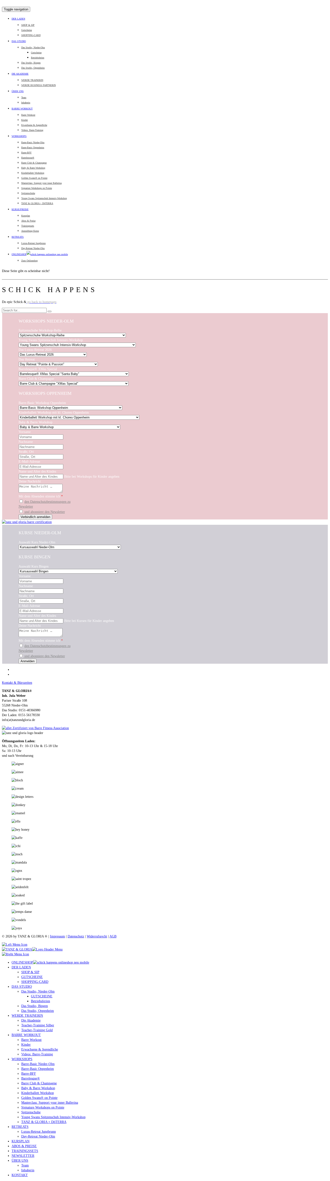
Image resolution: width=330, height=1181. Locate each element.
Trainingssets (27, 225)
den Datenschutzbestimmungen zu (47, 502)
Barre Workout (28, 115)
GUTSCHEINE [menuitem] (32, 977)
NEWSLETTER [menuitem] (23, 1156)
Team (23, 97)
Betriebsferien (37, 57)
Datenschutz (76, 936)
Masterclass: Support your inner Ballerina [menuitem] (49, 1102)
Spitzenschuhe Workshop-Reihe (40, 330)
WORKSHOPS (19, 136)
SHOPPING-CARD (31, 35)
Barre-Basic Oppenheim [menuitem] (37, 1069)
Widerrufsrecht (97, 936)
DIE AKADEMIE (20, 73)
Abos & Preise (28, 220)
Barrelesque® (27, 157)
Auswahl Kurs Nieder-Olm (37, 542)
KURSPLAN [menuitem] (20, 1141)
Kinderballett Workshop (32, 173)
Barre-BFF (26, 152)
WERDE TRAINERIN (32, 80)
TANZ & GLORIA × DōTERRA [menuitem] (43, 1122)
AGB (112, 936)
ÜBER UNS (18, 91)
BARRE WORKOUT (22, 108)
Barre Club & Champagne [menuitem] (39, 1083)
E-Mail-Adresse (29, 461)
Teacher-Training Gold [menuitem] (37, 1030)
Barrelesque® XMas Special (38, 369)
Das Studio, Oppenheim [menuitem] (37, 1011)
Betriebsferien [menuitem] (40, 1001)
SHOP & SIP (28, 25)
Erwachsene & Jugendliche (34, 125)
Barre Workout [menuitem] (31, 1040)
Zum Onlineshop (29, 260)
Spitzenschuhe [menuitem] (31, 1112)
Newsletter (26, 506)
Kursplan (25, 215)
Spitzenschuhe (28, 193)
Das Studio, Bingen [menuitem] (34, 1006)
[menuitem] (50, 962)
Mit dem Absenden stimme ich (41, 496)
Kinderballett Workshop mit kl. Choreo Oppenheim (54, 412)
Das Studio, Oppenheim (33, 67)
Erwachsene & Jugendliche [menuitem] (39, 1049)
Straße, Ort (26, 452)
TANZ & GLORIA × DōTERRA (37, 203)
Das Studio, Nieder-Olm (33, 47)
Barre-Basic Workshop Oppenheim (42, 403)
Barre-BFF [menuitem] (28, 1073)
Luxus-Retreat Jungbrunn (33, 243)
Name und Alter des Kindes (37, 471)
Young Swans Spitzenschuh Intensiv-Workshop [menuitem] (53, 1117)
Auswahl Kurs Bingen (34, 566)
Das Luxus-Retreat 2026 (35, 350)
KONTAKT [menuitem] (20, 1175)
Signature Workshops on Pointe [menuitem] (42, 1107)
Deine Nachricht (30, 481)
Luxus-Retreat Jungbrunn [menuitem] (38, 1131)
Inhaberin (25, 102)
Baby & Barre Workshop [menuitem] (38, 1088)
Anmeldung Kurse (30, 231)
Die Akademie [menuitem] (31, 1020)
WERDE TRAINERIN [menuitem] (27, 1015)
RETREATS (18, 237)
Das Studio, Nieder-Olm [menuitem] (38, 991)
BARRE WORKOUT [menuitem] (26, 1035)
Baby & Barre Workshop (33, 167)
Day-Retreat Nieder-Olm (33, 248)
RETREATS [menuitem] (20, 1127)
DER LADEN (18, 18)
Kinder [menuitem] (26, 1044)
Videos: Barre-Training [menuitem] (37, 1054)
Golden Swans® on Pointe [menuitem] (39, 1098)
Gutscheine (26, 30)
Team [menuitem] (25, 1165)
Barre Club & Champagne (34, 162)
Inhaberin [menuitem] (27, 1170)
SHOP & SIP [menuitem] (30, 972)
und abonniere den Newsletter (44, 512)
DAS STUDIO (19, 41)
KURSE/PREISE (20, 209)
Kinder (24, 120)
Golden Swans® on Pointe (34, 178)
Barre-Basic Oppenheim (32, 147)
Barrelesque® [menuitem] (30, 1078)
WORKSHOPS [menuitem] (22, 1059)
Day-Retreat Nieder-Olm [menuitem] (38, 1136)
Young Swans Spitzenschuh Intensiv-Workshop (44, 198)
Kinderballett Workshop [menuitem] (37, 1093)
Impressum (57, 936)
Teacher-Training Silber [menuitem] (37, 1025)
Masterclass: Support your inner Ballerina (41, 183)
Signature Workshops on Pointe (36, 188)
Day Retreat (27, 359)
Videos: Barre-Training (32, 130)
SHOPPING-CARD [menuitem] (34, 982)
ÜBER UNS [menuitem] (20, 1160)
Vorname (25, 432)
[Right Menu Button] (15, 954)
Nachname (26, 442)
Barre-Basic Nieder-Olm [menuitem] (38, 1064)
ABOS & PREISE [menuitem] (24, 1146)
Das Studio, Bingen (31, 62)
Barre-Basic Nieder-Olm (32, 142)
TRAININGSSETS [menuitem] (25, 1151)
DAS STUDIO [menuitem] (22, 986)
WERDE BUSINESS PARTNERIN (38, 85)
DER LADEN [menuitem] (21, 967)
